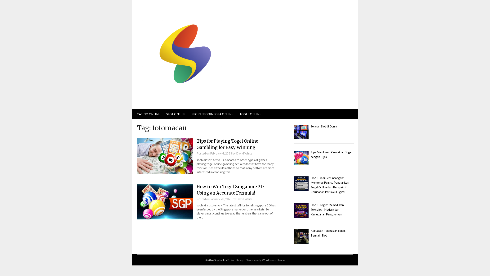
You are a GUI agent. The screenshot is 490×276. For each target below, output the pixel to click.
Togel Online (250, 114)
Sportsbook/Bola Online (212, 114)
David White (244, 153)
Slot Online (176, 114)
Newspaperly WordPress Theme (265, 260)
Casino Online (148, 114)
